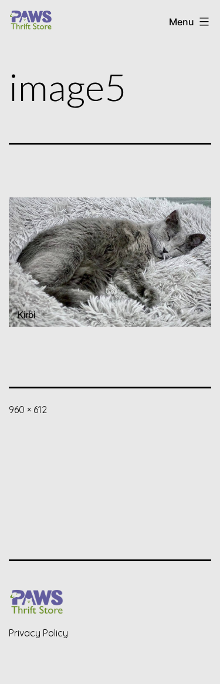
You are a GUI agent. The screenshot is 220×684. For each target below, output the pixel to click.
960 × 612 (28, 409)
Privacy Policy (38, 633)
